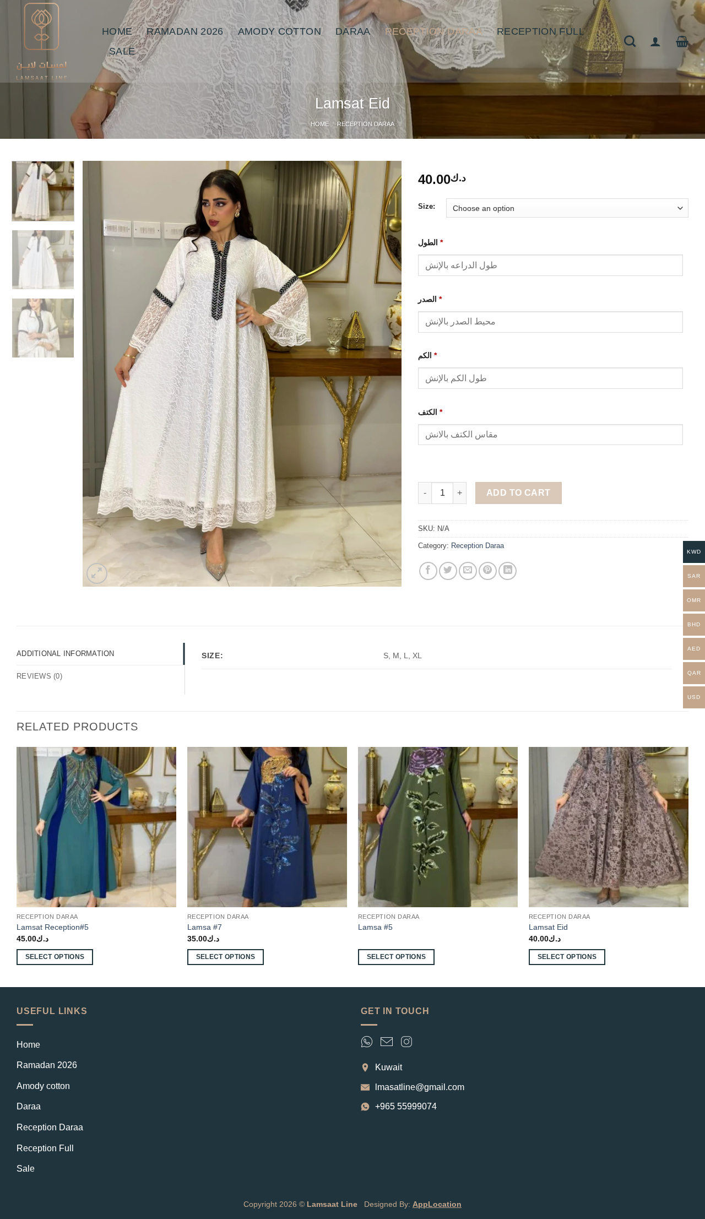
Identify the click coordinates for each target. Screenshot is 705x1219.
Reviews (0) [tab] (39, 676)
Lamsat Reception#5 (53, 927)
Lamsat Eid (548, 927)
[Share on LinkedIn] (507, 571)
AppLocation (437, 1204)
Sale (122, 51)
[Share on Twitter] (448, 571)
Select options (55, 956)
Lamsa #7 (204, 927)
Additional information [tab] (66, 653)
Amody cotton (279, 31)
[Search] (630, 41)
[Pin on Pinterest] (488, 571)
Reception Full (540, 31)
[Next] (382, 374)
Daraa (353, 31)
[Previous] (102, 374)
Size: (426, 206)
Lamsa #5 (375, 927)
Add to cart (518, 492)
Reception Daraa (433, 31)
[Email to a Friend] (468, 571)
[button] (655, 41)
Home (117, 31)
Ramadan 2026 (185, 31)
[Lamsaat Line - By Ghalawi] (51, 41)
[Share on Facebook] (428, 571)
